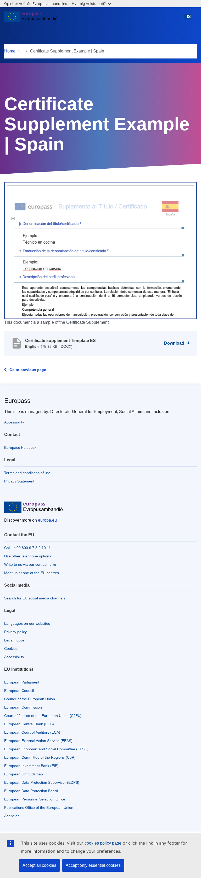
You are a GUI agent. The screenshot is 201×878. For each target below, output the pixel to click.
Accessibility (14, 422)
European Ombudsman (23, 774)
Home (9, 51)
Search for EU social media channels (34, 598)
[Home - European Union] (31, 18)
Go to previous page (27, 370)
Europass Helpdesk (20, 447)
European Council (19, 690)
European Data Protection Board (31, 791)
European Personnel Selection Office (34, 799)
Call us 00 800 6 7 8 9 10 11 (27, 548)
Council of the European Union (29, 699)
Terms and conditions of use (27, 473)
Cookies (11, 648)
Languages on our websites (27, 623)
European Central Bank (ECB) (29, 724)
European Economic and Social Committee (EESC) (46, 749)
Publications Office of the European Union (38, 807)
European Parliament (21, 682)
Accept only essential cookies (93, 865)
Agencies (11, 816)
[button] (100, 250)
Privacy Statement (19, 481)
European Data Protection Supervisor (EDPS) (41, 782)
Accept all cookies (39, 865)
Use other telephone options (27, 556)
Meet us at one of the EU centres (31, 573)
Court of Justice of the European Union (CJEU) (43, 716)
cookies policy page (103, 843)
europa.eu (47, 520)
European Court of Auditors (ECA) (32, 732)
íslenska (189, 19)
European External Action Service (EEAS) (38, 741)
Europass (17, 400)
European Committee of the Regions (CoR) (40, 757)
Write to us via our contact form (30, 564)
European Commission (23, 707)
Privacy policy (15, 632)
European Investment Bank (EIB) (31, 766)
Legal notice (14, 640)
